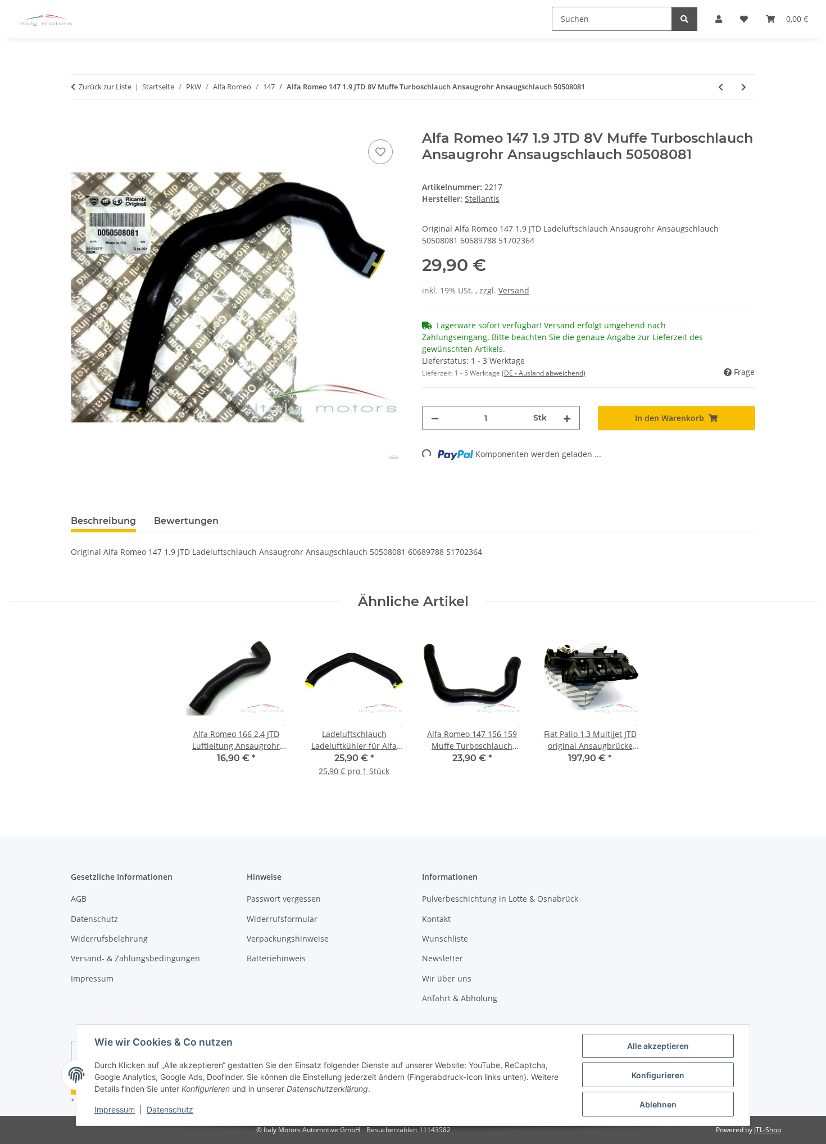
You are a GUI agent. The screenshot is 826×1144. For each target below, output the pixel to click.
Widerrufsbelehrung (109, 938)
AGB (79, 898)
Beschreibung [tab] (103, 521)
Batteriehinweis (276, 958)
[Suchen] (684, 19)
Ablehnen (658, 1104)
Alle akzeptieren (658, 1046)
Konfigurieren (658, 1075)
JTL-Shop (767, 1129)
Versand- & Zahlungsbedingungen (135, 958)
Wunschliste (445, 938)
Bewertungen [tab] (186, 521)
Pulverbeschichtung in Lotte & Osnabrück (500, 898)
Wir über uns (446, 978)
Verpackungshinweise (288, 938)
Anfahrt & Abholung (459, 998)
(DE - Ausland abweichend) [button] (544, 373)
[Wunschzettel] (380, 151)
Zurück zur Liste (105, 87)
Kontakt (436, 919)
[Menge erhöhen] (567, 417)
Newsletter (442, 958)
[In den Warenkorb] (80, 124)
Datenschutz (170, 1109)
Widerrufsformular (282, 919)
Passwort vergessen (284, 898)
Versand (513, 290)
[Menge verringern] (435, 417)
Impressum (114, 1109)
